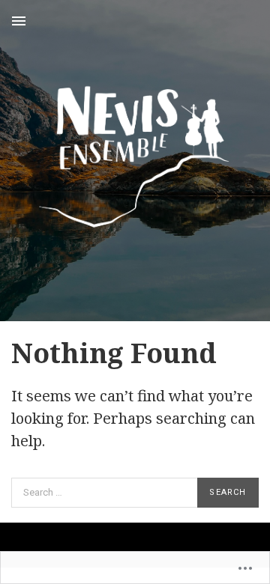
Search (227, 492)
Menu (19, 21)
